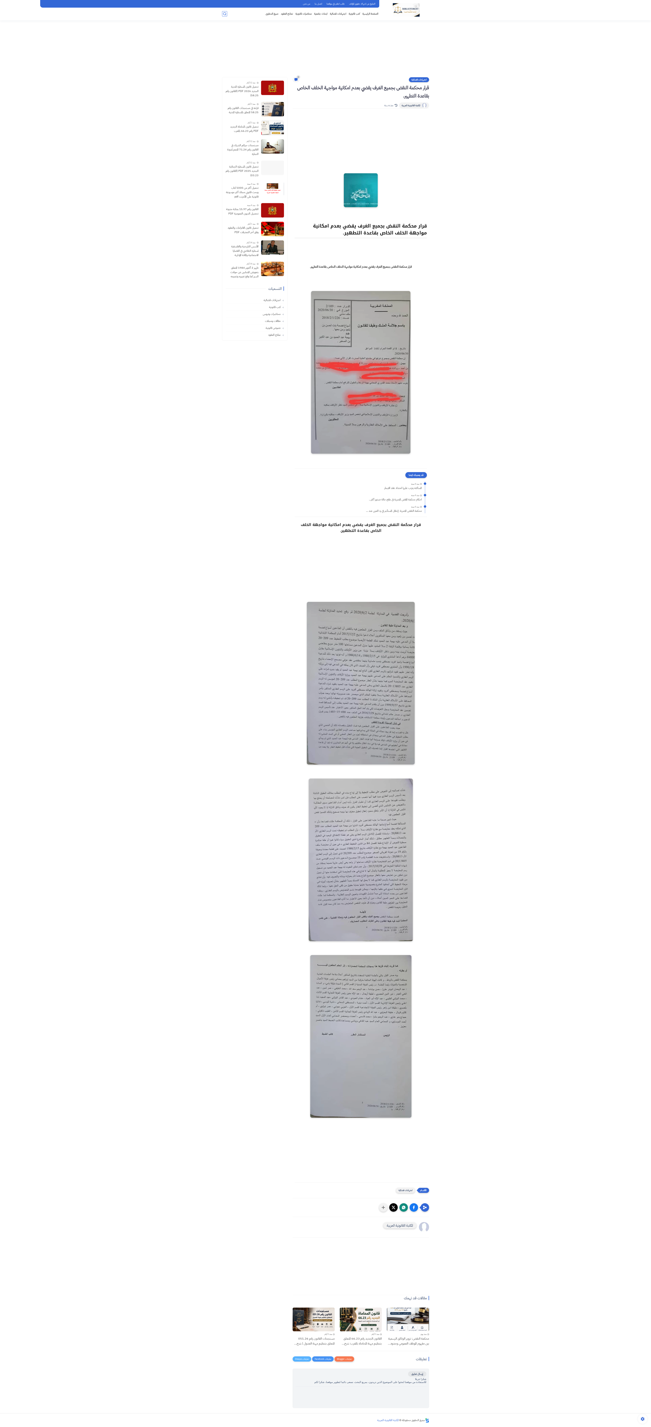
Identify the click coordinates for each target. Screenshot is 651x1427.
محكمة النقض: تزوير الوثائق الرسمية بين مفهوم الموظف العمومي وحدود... (408, 1341)
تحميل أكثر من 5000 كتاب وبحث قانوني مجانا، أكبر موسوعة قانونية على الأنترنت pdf (242, 192)
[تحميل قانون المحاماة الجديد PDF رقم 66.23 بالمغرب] (272, 128)
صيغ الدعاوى (272, 14)
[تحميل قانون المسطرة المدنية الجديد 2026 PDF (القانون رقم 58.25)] (272, 88)
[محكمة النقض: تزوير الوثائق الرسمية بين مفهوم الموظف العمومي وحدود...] (408, 1319)
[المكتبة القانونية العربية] (406, 10)
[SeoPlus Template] (427, 1420)
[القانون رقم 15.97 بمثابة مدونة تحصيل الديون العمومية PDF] (272, 210)
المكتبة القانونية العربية (411, 105)
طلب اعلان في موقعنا (336, 4)
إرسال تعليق (417, 1374)
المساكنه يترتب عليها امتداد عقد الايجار (403, 488)
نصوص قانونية (273, 328)
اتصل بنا (318, 4)
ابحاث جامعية (320, 14)
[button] (414, 1207)
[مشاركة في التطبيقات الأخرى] (383, 1207)
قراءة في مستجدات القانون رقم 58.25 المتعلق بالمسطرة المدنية (243, 110)
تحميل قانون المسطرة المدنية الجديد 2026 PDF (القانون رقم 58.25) (242, 91)
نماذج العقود (287, 14)
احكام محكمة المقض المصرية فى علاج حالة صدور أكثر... (395, 500)
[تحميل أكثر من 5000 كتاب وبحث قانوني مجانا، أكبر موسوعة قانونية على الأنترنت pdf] (272, 189)
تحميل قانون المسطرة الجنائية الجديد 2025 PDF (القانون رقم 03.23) (242, 171)
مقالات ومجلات (273, 321)
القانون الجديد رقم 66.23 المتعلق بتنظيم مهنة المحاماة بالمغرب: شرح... (362, 1341)
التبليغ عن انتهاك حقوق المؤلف (362, 4)
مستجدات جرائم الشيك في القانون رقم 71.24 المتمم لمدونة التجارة (243, 149)
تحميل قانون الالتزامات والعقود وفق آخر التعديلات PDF (243, 230)
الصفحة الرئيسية (370, 14)
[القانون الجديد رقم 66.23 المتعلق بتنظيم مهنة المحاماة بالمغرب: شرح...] (361, 1319)
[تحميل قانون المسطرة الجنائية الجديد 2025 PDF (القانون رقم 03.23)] (272, 168)
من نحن (306, 4)
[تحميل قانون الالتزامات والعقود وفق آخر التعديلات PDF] (272, 229)
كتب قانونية (354, 14)
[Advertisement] (325, 51)
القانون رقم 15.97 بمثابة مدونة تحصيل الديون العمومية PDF (242, 211)
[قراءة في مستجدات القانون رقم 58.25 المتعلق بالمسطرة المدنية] (272, 109)
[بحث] (224, 13)
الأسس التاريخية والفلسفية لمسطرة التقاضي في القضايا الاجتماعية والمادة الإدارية (245, 250)
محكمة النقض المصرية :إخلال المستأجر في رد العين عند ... (394, 511)
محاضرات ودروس (272, 314)
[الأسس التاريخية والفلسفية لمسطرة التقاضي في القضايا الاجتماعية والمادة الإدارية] (272, 247)
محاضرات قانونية (303, 14)
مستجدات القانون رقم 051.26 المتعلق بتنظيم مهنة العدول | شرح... (314, 1341)
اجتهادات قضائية (338, 14)
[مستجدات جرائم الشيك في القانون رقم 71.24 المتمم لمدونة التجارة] (272, 146)
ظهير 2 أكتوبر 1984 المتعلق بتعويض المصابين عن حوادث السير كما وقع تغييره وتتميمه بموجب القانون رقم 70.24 (244, 272)
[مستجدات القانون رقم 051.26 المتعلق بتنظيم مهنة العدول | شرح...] (314, 1319)
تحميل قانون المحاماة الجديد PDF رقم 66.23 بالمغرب (244, 129)
